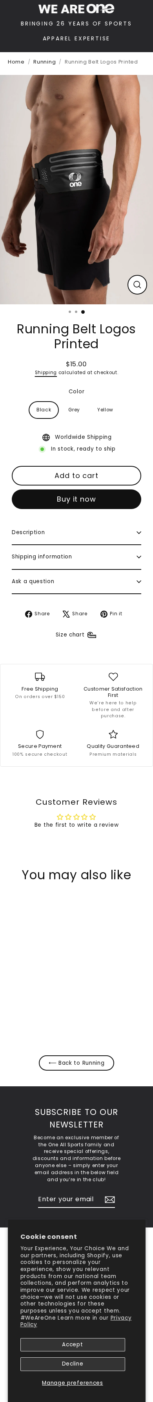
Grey (74, 410)
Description (28, 532)
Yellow (105, 410)
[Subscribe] (108, 1199)
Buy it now (76, 499)
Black (43, 410)
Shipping (46, 372)
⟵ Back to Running (77, 1063)
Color (76, 391)
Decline (73, 1363)
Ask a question (33, 581)
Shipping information (42, 556)
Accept (72, 1344)
